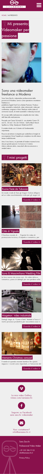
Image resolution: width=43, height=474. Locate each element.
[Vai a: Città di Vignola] (21, 216)
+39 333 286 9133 (27, 450)
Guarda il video (31, 199)
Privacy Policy (24, 458)
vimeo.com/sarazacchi (21, 397)
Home (4, 15)
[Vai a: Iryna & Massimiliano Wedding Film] (21, 259)
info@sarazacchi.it (21, 432)
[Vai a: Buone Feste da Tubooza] (21, 174)
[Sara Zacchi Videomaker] (11, 5)
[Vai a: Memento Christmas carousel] (21, 343)
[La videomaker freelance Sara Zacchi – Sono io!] (21, 63)
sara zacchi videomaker (21, 415)
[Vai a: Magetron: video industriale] (21, 301)
